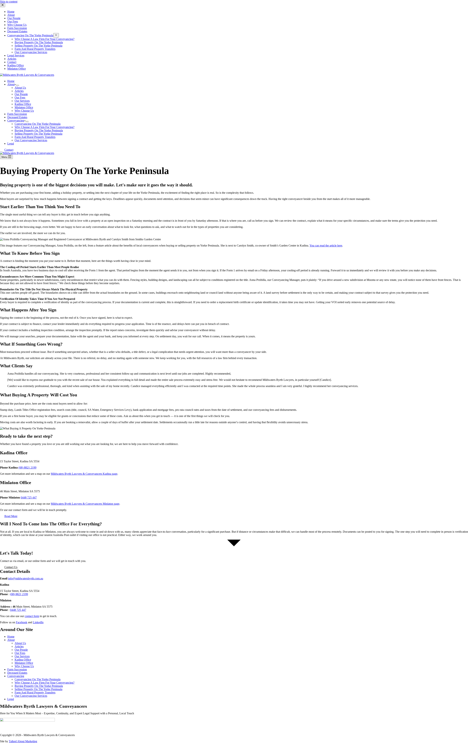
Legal (10, 143)
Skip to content (8, 1)
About (11, 84)
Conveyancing (15, 120)
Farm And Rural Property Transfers (35, 137)
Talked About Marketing (23, 741)
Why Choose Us (24, 110)
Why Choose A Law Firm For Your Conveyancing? (44, 127)
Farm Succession (17, 113)
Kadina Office (23, 104)
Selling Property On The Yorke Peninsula (38, 133)
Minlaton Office (24, 107)
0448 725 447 (29, 497)
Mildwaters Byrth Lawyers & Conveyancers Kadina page (84, 473)
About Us (20, 87)
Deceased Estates (17, 117)
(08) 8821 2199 (27, 467)
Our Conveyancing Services (31, 140)
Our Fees (20, 97)
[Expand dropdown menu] (17, 85)
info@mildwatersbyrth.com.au (25, 578)
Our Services (22, 100)
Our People (21, 94)
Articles (19, 90)
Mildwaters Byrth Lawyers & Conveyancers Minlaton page (85, 503)
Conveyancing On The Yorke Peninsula (38, 123)
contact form (32, 616)
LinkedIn (38, 622)
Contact (8, 149)
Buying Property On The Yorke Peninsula (39, 130)
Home (10, 81)
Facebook (21, 622)
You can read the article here (326, 245)
